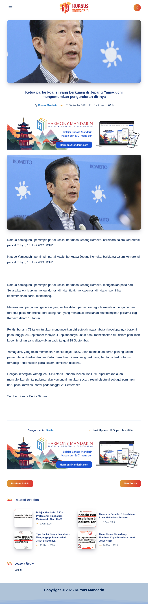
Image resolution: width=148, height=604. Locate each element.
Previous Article (20, 483)
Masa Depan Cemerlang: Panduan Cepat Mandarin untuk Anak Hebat (117, 537)
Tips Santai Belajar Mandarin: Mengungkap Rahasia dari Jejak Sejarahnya (53, 537)
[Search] (137, 7)
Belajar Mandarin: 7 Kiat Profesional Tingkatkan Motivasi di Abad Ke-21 (50, 516)
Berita (49, 430)
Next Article (130, 483)
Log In (18, 569)
